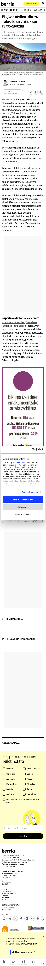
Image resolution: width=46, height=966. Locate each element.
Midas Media (6, 909)
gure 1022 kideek (19, 462)
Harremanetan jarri (8, 866)
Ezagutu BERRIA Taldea (10, 873)
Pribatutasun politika (9, 893)
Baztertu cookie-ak (23, 514)
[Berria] (8, 852)
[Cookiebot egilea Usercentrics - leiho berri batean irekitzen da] (32, 449)
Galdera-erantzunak (9, 880)
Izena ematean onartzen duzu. (22, 801)
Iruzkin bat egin (11, 521)
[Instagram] (27, 918)
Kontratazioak (6, 882)
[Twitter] (15, 918)
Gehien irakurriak (13, 619)
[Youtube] (32, 918)
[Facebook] (21, 918)
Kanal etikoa (6, 900)
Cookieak (5, 895)
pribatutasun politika (25, 799)
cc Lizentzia (6, 897)
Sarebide (5, 884)
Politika (28, 10)
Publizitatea (6, 878)
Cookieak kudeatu (30, 492)
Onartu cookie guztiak (23, 499)
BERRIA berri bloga (9, 875)
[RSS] (38, 918)
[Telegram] (10, 918)
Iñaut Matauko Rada (18, 81)
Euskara (38, 10)
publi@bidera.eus (17, 864)
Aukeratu (22, 507)
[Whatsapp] (4, 918)
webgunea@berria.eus (19, 862)
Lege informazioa (8, 891)
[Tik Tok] (43, 918)
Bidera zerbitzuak (8, 907)
